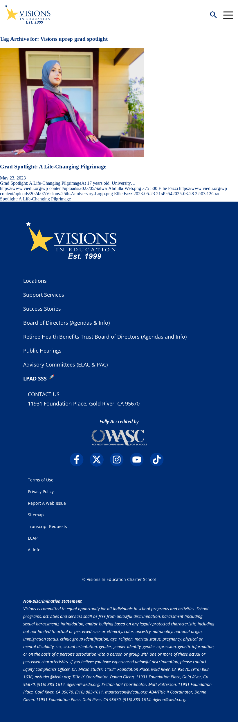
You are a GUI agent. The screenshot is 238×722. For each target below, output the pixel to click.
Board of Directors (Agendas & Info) (66, 322)
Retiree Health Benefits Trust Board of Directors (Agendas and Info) (105, 336)
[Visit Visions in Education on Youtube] (139, 460)
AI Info (34, 549)
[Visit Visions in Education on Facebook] (79, 460)
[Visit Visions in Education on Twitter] (99, 460)
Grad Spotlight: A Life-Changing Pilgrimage (53, 166)
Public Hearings (42, 350)
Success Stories (42, 308)
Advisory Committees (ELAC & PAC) (65, 364)
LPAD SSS (35, 378)
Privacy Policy (41, 491)
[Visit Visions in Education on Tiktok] (159, 460)
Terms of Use (40, 480)
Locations (35, 280)
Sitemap (36, 515)
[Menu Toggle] (228, 15)
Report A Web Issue (47, 503)
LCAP (32, 538)
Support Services (43, 294)
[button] (213, 15)
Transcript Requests (47, 526)
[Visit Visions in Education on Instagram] (119, 460)
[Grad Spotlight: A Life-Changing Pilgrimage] (72, 155)
